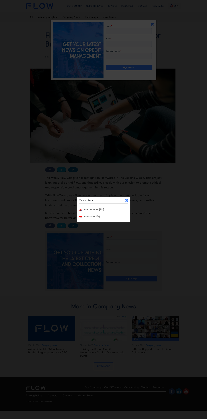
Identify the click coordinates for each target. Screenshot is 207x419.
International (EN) (93, 209)
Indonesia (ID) (91, 216)
